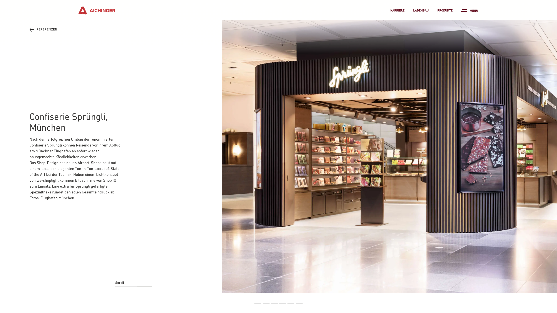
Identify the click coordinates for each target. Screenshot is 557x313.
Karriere (397, 10)
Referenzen (47, 29)
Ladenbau (421, 10)
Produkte (445, 10)
